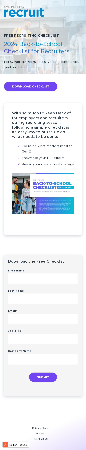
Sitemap (41, 433)
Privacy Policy (41, 428)
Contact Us (41, 438)
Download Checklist (30, 86)
